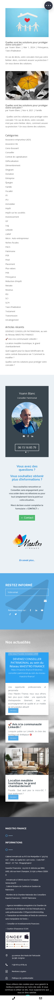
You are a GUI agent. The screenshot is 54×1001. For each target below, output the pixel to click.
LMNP (8, 234)
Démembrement (12, 165)
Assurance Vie (11, 144)
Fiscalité (9, 191)
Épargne (9, 182)
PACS (7, 247)
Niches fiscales (12, 242)
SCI (6, 298)
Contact (28, 517)
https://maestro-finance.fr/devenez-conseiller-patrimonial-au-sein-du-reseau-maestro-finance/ (27, 673)
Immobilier (10, 204)
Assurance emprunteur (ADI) (18, 139)
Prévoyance (43, 47)
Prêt (7, 272)
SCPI (7, 302)
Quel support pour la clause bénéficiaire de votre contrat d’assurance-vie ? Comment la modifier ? (24, 354)
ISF (6, 221)
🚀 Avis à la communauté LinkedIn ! (21, 339)
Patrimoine (10, 251)
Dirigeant (9, 169)
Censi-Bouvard (12, 148)
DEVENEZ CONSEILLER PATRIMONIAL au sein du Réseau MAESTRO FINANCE (27, 662)
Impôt (8, 208)
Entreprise (9, 178)
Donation (9, 174)
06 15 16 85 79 (27, 447)
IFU (6, 199)
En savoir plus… (27, 560)
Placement (10, 264)
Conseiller (9, 152)
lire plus (13, 710)
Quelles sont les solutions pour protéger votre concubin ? (26, 43)
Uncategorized (11, 320)
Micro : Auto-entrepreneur (17, 238)
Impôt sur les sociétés (15, 212)
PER (7, 255)
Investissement (12, 217)
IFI (6, 195)
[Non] (50, 990)
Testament (10, 311)
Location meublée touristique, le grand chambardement (22, 783)
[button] (48, 5)
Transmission (11, 315)
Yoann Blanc (15, 47)
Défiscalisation (12, 161)
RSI (6, 294)
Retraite (8, 285)
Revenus (9, 290)
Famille (38, 110)
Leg (7, 225)
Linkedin (9, 229)
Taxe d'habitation (13, 50)
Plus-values (10, 268)
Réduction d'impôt (13, 281)
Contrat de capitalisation (16, 156)
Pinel (7, 259)
